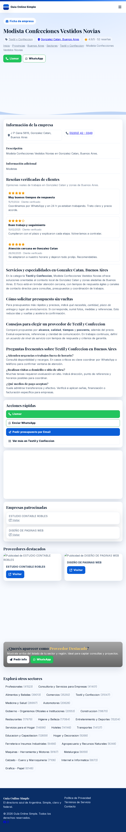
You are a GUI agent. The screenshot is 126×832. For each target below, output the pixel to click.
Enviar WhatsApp (23, 423)
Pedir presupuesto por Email (31, 432)
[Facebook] (4, 822)
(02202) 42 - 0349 (81, 133)
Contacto (70, 806)
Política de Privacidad (77, 798)
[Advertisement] (63, 87)
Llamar (14, 58)
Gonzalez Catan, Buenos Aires (60, 39)
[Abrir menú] (120, 7)
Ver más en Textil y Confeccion (33, 441)
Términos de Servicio (77, 802)
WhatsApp (36, 58)
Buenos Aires (35, 45)
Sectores (52, 45)
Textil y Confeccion (21, 39)
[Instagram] (8, 822)
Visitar (15, 520)
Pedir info (20, 659)
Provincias (18, 45)
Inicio (6, 45)
